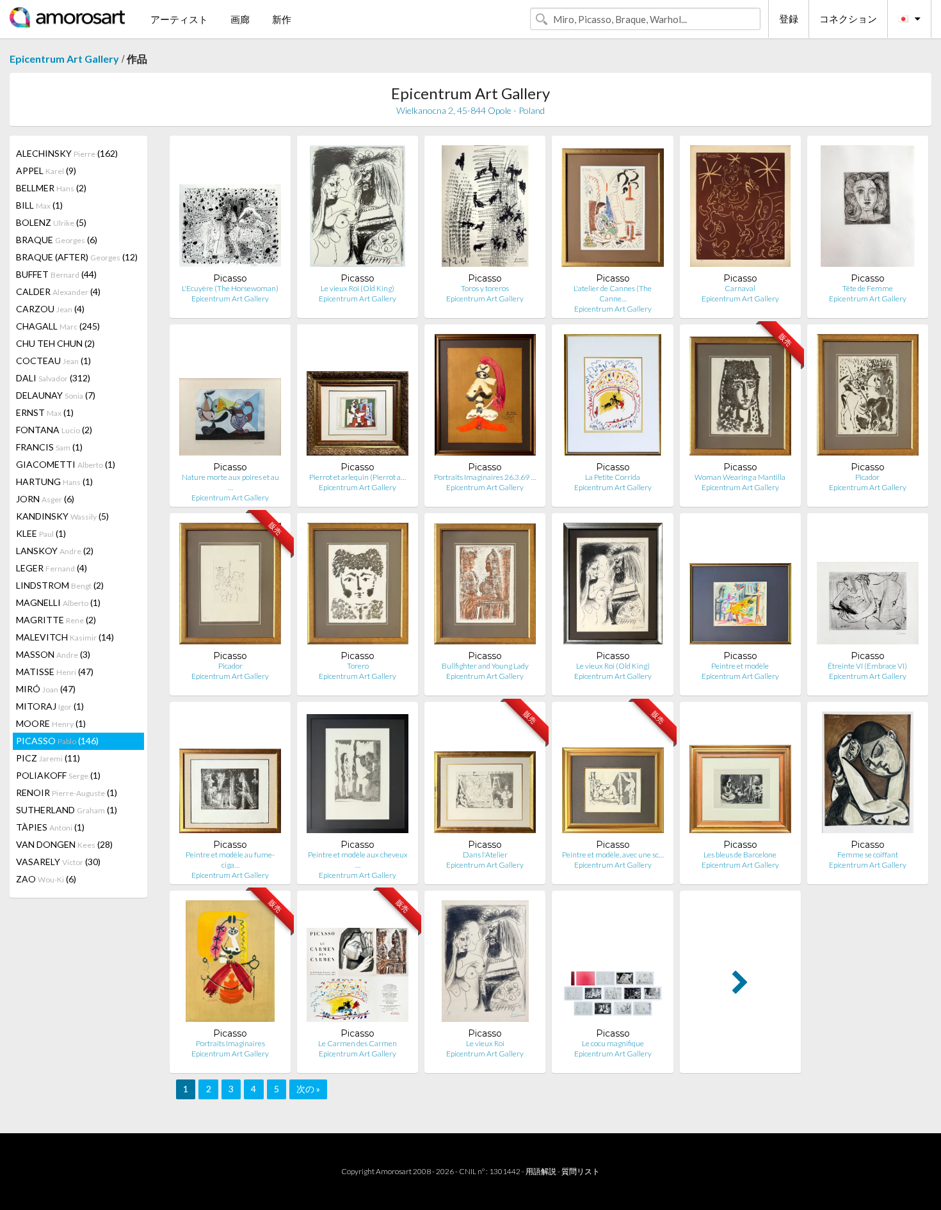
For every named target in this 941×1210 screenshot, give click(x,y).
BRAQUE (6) (56, 239)
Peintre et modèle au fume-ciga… (230, 860)
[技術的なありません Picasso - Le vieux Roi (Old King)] (357, 209)
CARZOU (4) (50, 308)
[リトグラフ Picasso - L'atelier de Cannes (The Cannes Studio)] (612, 209)
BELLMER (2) (51, 187)
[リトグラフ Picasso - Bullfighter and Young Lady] (485, 586)
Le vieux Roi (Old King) (357, 288)
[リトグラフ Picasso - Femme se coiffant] (867, 775)
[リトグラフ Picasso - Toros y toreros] (485, 209)
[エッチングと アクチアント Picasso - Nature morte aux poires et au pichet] (230, 397)
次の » (308, 1088)
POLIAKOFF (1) (58, 775)
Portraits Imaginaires (230, 1043)
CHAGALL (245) (58, 326)
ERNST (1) (45, 412)
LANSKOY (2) (54, 550)
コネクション (848, 18)
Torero (358, 666)
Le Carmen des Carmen (357, 1043)
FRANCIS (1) (49, 447)
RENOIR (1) (66, 792)
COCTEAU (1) (53, 360)
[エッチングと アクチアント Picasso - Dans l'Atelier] (485, 775)
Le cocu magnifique (613, 1043)
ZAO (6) (46, 878)
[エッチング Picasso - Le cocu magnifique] (613, 964)
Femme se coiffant (867, 854)
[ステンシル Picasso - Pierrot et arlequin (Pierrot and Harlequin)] (357, 397)
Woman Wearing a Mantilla (740, 477)
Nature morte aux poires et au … (230, 482)
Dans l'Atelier (485, 854)
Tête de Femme (867, 288)
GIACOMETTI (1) (65, 464)
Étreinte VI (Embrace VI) (867, 666)
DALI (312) (53, 377)
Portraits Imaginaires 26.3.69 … (485, 477)
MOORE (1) (51, 723)
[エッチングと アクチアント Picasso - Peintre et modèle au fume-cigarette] (230, 775)
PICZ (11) (48, 757)
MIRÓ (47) (46, 688)
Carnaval (740, 288)
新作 (281, 19)
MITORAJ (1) (50, 706)
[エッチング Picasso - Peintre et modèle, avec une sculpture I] (613, 775)
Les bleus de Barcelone (740, 854)
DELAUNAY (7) (55, 395)
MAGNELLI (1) (58, 602)
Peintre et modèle (740, 666)
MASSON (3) (53, 654)
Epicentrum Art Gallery (64, 58)
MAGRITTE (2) (56, 619)
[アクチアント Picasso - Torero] (357, 586)
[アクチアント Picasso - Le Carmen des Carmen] (357, 964)
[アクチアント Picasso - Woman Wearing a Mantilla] (740, 397)
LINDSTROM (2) (60, 585)
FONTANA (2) (54, 429)
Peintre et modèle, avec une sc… (613, 854)
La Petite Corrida (612, 477)
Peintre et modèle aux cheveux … (358, 860)
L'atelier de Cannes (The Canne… (613, 293)
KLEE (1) (41, 533)
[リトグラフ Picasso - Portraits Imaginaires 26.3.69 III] (485, 397)
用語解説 (541, 1171)
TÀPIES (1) (50, 827)
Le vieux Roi (485, 1043)
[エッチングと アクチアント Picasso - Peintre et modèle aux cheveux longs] (357, 775)
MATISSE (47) (54, 671)
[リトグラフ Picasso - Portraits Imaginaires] (230, 964)
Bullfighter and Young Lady (485, 666)
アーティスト (179, 19)
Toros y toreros (485, 288)
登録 (788, 18)
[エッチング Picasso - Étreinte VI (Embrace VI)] (868, 586)
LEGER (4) (51, 567)
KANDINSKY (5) (62, 516)
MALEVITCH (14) (65, 637)
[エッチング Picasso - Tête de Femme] (868, 209)
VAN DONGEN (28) (64, 844)
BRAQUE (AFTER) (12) (77, 256)
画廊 (240, 19)
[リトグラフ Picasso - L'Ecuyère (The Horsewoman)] (230, 209)
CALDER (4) (58, 291)
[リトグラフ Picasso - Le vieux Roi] (485, 964)
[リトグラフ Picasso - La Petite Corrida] (613, 397)
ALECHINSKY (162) (67, 153)
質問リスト (580, 1171)
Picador (867, 477)
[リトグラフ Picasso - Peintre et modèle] (740, 586)
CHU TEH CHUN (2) (55, 343)
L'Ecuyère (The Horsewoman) (230, 288)
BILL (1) (39, 205)
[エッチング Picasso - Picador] (229, 586)
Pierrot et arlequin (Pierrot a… (357, 477)
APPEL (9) (46, 170)
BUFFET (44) (56, 274)
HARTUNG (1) (54, 481)
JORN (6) (45, 498)
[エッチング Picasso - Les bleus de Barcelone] (740, 775)
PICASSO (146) (57, 740)
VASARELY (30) (58, 861)
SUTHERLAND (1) (66, 809)
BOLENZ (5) (51, 222)
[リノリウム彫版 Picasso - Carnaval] (740, 209)
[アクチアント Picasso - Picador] (868, 397)
